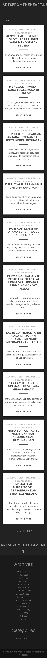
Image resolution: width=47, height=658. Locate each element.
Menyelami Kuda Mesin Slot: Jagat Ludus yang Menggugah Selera (23, 40)
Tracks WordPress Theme (17, 652)
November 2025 (23, 600)
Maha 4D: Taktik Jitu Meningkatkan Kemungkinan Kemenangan (23, 435)
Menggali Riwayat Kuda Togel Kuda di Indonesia (23, 90)
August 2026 (23, 572)
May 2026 (23, 581)
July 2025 (23, 613)
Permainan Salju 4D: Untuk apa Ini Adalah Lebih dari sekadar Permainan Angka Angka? (23, 282)
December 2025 (23, 597)
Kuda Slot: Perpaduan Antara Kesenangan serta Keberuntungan (23, 137)
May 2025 (23, 619)
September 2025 (23, 607)
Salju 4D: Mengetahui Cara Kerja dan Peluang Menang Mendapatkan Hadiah (23, 337)
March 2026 (23, 588)
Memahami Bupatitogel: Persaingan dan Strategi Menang (24, 489)
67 (24, 531)
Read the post (23, 68)
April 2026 (23, 584)
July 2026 (23, 575)
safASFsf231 (32, 30)
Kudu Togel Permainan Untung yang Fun (23, 186)
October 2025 (24, 603)
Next (30, 531)
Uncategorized (23, 33)
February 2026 (23, 591)
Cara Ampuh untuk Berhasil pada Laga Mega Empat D (23, 386)
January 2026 (23, 594)
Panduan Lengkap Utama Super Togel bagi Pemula (23, 231)
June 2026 (23, 578)
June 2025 (23, 616)
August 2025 (23, 610)
